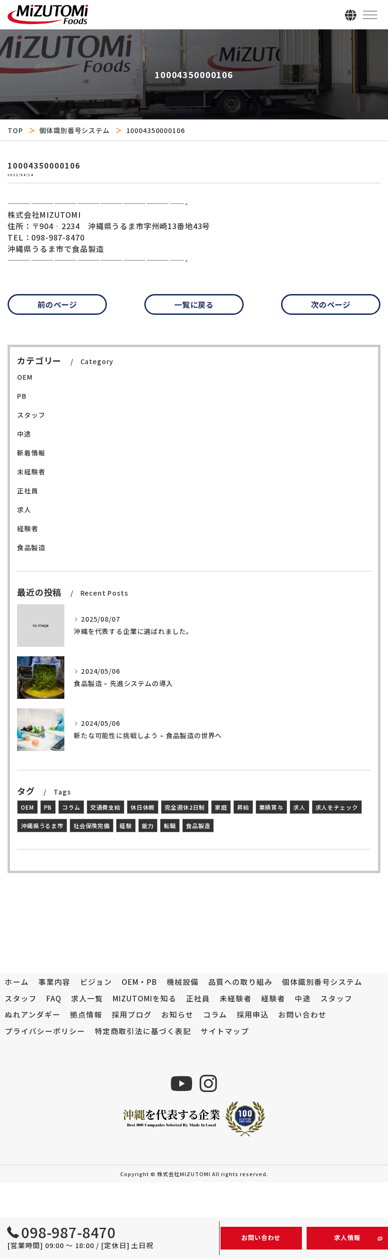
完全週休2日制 (185, 807)
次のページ (331, 304)
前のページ (57, 304)
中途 (24, 433)
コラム (71, 807)
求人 (24, 509)
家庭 (221, 807)
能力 (148, 825)
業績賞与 (271, 807)
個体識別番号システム (74, 130)
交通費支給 (105, 807)
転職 (170, 825)
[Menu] (370, 14)
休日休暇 (143, 807)
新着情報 (31, 452)
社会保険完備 (91, 825)
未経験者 (31, 471)
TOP (15, 130)
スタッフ (31, 415)
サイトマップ (225, 1031)
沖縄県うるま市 (42, 825)
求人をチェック (337, 807)
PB (21, 396)
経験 (126, 825)
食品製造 (31, 547)
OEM (25, 377)
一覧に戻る (194, 304)
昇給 (243, 807)
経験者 (27, 528)
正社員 (27, 490)
